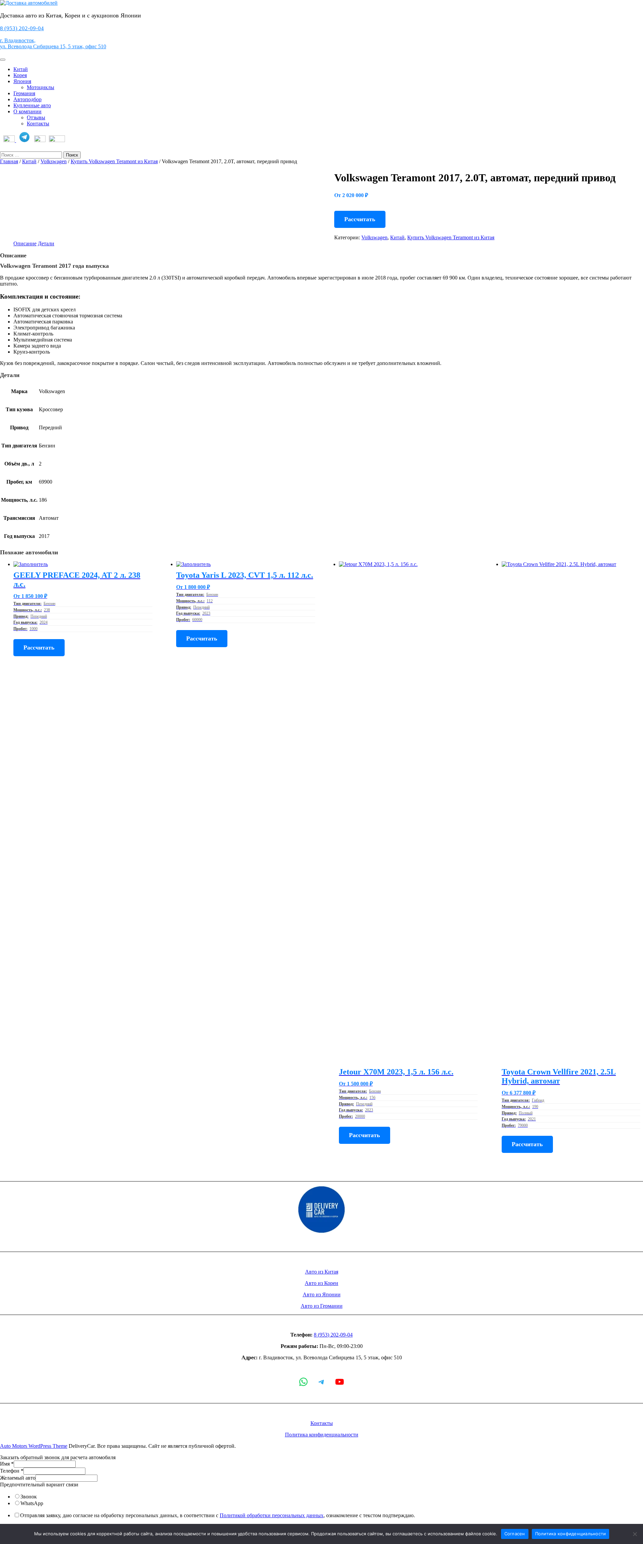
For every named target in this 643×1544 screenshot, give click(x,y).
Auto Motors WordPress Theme (33, 1446)
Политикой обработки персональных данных (272, 1515)
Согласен (514, 1533)
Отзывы (36, 117)
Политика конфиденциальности (321, 1434)
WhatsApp (31, 1503)
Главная (9, 161)
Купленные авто (32, 105)
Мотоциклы (40, 87)
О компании (27, 111)
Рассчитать (359, 219)
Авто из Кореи (321, 1283)
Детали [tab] (46, 243)
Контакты (38, 123)
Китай (20, 69)
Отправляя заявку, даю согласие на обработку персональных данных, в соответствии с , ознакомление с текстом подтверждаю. (217, 1515)
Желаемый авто (17, 1478)
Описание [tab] (25, 243)
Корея (20, 75)
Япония (22, 81)
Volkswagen (54, 161)
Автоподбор (27, 99)
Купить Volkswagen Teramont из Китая (114, 161)
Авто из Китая (321, 1272)
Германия (24, 93)
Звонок (28, 1496)
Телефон (11, 1471)
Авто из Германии (322, 1306)
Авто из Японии (322, 1294)
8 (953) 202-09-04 (22, 28)
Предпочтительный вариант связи (39, 1484)
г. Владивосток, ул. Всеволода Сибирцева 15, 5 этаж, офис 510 (53, 43)
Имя (7, 1464)
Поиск (72, 155)
